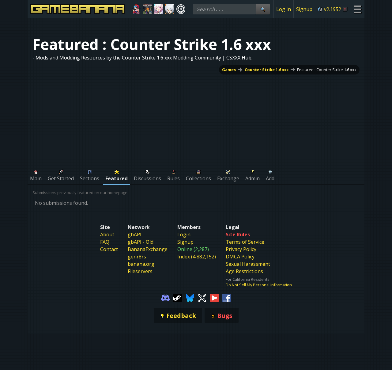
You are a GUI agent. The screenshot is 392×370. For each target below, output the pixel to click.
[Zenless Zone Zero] (169, 9)
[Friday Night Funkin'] (136, 9)
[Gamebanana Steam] (178, 297)
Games (229, 69)
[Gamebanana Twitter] (202, 297)
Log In (283, 9)
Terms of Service (245, 241)
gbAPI (134, 234)
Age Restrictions (244, 271)
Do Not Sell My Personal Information (259, 285)
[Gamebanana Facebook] (227, 297)
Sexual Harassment (248, 264)
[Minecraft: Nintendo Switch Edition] (147, 9)
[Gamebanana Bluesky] (190, 297)
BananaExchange (148, 249)
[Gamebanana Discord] (165, 297)
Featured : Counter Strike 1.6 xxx (326, 69)
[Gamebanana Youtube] (214, 297)
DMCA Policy (240, 256)
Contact (109, 249)
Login (183, 234)
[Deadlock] (181, 9)
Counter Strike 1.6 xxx (266, 69)
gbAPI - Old (140, 241)
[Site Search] (263, 9)
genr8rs (137, 256)
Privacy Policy (241, 249)
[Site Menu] (357, 9)
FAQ (104, 241)
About (107, 234)
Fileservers (140, 271)
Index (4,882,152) (196, 256)
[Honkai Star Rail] (158, 9)
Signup (304, 9)
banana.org (141, 264)
